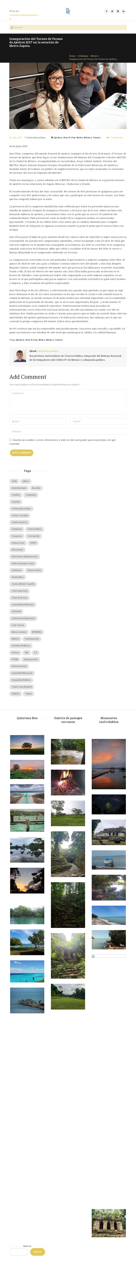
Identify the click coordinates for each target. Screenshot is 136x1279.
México (94, 56)
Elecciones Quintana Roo (25, 556)
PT (35, 652)
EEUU (33, 543)
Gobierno (17, 570)
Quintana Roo (31, 659)
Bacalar (36, 488)
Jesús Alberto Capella (23, 584)
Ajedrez (58, 137)
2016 (14, 481)
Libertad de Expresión (23, 618)
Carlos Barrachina (35, 137)
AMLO (26, 481)
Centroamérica (19, 522)
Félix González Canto (23, 563)
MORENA (36, 632)
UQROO (16, 694)
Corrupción (34, 536)
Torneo (97, 137)
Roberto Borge (19, 666)
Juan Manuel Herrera (23, 604)
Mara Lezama (19, 632)
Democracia (18, 543)
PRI (26, 652)
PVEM (15, 659)
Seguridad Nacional (22, 673)
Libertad (16, 611)
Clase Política (35, 529)
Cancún (16, 502)
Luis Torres (18, 625)
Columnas (83, 56)
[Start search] (11, 27)
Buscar (27, 1246)
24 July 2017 (15, 137)
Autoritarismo (19, 488)
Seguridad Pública (21, 680)
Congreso (17, 536)
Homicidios (18, 577)
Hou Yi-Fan (69, 137)
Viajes (28, 694)
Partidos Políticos (21, 645)
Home (72, 56)
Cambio (16, 495)
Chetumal (17, 529)
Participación (32, 639)
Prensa (15, 652)
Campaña (31, 495)
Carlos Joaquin (20, 515)
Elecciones (17, 550)
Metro (79, 137)
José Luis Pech (19, 591)
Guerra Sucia (34, 570)
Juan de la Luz (19, 598)
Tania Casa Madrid (22, 687)
